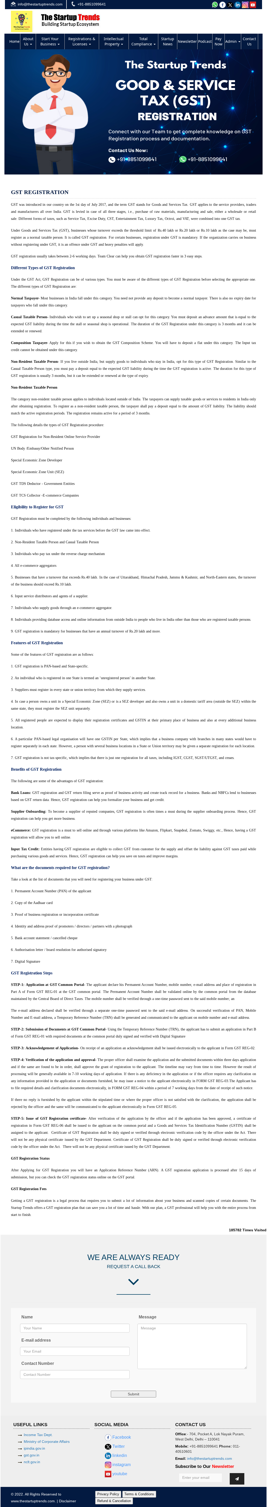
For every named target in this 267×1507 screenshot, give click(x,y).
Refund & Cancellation (114, 1501)
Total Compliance (142, 41)
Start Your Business (49, 41)
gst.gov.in (31, 1455)
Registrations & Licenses (81, 41)
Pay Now (218, 41)
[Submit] (237, 1479)
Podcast (205, 41)
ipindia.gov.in (34, 1448)
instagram (121, 1464)
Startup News (167, 41)
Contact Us (249, 41)
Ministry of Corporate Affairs (47, 1441)
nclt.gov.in (32, 1462)
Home (14, 41)
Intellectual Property (114, 41)
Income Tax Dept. (38, 1435)
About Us (28, 41)
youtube (119, 1474)
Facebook (121, 1437)
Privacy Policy (108, 1494)
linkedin (119, 1455)
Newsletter (187, 41)
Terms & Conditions (139, 1494)
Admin (231, 41)
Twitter (118, 1446)
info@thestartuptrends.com (40, 4)
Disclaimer (67, 1501)
